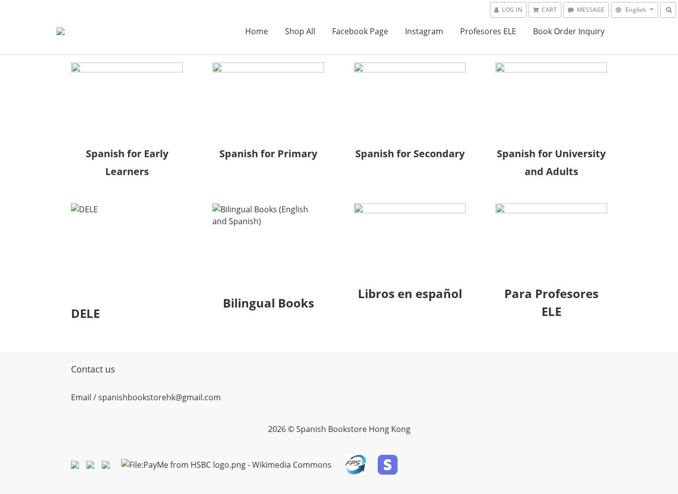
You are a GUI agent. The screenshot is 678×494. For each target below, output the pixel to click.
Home (256, 31)
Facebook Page (360, 31)
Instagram (424, 31)
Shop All (300, 31)
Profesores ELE (488, 31)
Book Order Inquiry (569, 31)
